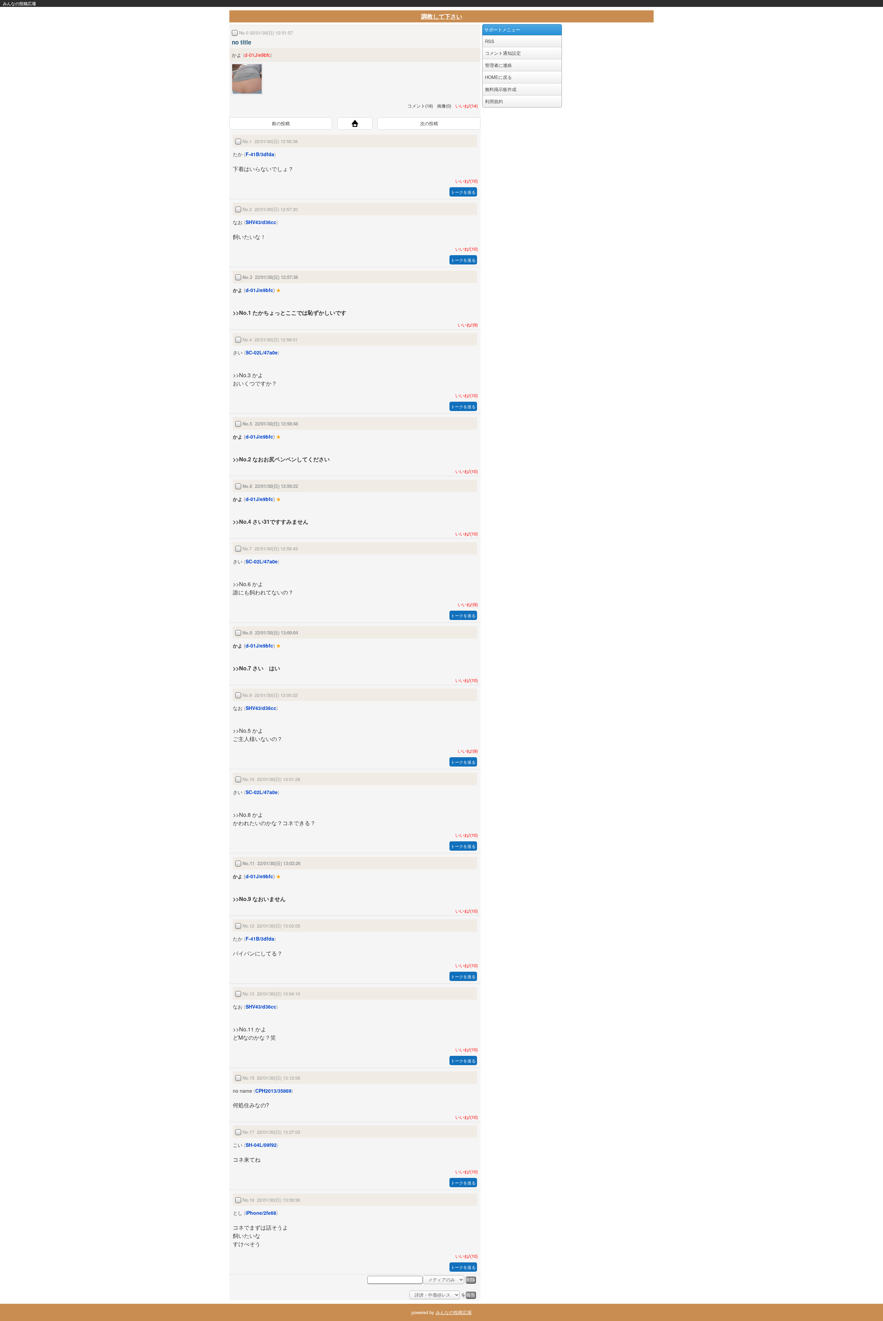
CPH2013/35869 (273, 1090)
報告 (470, 1295)
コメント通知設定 (503, 53)
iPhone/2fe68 (261, 1212)
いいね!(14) (465, 105)
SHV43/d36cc (261, 222)
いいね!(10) (465, 181)
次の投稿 (429, 123)
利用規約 (494, 101)
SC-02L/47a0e (262, 352)
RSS (489, 41)
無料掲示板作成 (500, 89)
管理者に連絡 (498, 65)
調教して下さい (441, 16)
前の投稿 (281, 123)
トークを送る (463, 192)
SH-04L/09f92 (261, 1144)
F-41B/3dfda (260, 154)
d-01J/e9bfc (257, 54)
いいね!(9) (466, 324)
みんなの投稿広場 (19, 3)
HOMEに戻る (498, 77)
